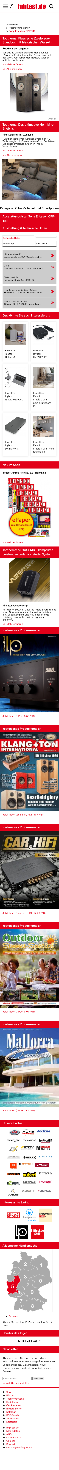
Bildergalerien (14, 1408)
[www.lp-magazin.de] (21, 1238)
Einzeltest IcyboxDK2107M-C (12, 445)
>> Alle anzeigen (12, 69)
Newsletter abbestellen (16, 1383)
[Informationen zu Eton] (27, 1148)
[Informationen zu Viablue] (13, 1192)
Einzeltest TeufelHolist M (10, 354)
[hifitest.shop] (37, 1238)
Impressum (12, 1427)
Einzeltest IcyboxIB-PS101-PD (40, 354)
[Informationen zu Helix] (29, 1158)
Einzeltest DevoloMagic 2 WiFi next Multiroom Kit (42, 399)
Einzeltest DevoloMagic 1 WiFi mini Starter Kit (43, 447)
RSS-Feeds (12, 1415)
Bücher (10, 1395)
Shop (9, 1392)
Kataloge (11, 1412)
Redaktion (12, 1402)
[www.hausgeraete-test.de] (29, 1221)
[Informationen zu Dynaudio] (29, 1140)
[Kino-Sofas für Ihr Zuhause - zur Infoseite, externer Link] (29, 180)
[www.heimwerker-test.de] (45, 1221)
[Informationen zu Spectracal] (29, 1182)
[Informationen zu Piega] (45, 1174)
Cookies (10, 1440)
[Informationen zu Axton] (43, 1131)
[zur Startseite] (32, 6)
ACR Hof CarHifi (29, 1341)
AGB (9, 1434)
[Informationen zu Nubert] (29, 1175)
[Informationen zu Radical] (13, 1183)
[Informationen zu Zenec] (44, 1191)
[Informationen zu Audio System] (28, 1132)
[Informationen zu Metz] (42, 1165)
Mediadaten (13, 1431)
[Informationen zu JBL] (13, 1166)
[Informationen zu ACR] (14, 1132)
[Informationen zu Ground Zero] (13, 1157)
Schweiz (13, 1316)
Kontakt (10, 1444)
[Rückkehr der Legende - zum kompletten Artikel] (29, 94)
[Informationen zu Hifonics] (45, 1157)
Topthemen (12, 1418)
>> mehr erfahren (13, 542)
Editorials (11, 1421)
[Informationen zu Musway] (13, 1174)
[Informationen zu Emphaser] (45, 1141)
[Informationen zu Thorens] (45, 1182)
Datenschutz (13, 1437)
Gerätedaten (13, 1405)
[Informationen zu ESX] (13, 1149)
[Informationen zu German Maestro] (43, 1148)
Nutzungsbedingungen (19, 1447)
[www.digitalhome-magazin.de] (13, 1221)
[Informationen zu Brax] (13, 1141)
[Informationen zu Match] (26, 1164)
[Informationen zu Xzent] (28, 1191)
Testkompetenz (15, 1398)
